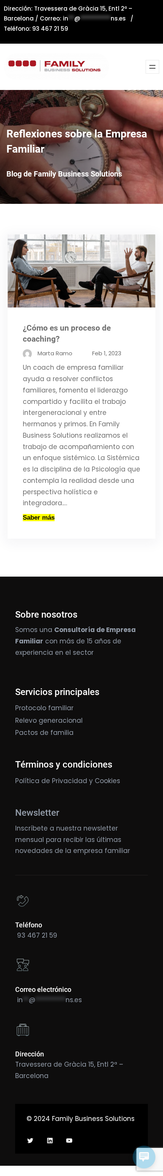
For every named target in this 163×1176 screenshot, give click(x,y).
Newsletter (37, 812)
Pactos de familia (44, 732)
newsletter (100, 828)
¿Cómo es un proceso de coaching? (67, 333)
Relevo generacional (49, 720)
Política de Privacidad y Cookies (67, 780)
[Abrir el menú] (152, 67)
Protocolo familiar (44, 708)
